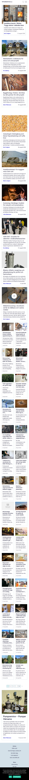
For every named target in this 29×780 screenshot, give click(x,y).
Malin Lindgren (6, 180)
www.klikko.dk (15, 757)
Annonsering (15, 764)
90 (19, 686)
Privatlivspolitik (17, 776)
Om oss (14, 766)
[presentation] (4, 14)
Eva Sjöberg (6, 70)
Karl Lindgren (7, 33)
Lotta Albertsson (7, 214)
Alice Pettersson (7, 104)
